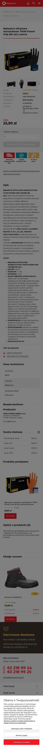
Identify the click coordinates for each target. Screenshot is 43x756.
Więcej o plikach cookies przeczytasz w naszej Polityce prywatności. (19, 722)
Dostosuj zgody (21, 735)
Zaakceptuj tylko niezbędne (21, 729)
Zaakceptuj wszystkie (21, 742)
